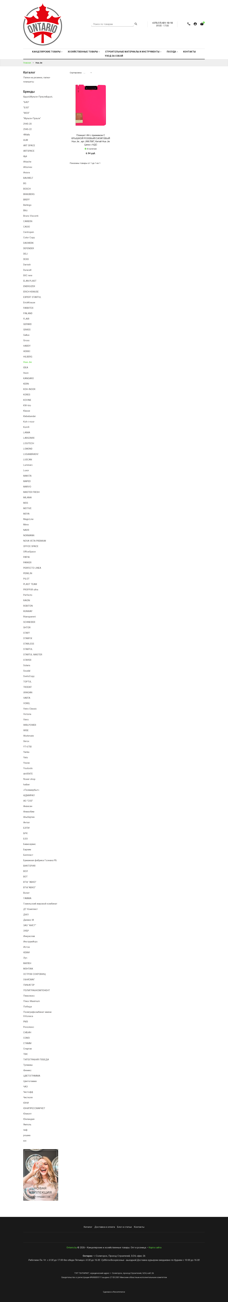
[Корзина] (201, 24)
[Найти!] (136, 24)
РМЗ (25, 1021)
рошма (26, 1135)
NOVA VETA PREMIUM (34, 540)
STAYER (27, 660)
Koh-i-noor (28, 421)
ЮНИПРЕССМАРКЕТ (34, 1108)
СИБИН (27, 1032)
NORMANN (28, 535)
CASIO (26, 226)
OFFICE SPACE (30, 546)
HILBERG (27, 356)
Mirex (26, 524)
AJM (25, 140)
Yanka (26, 752)
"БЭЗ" (26, 107)
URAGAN (27, 692)
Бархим (27, 849)
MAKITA (27, 475)
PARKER (27, 562)
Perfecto (27, 595)
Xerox (26, 741)
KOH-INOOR (29, 389)
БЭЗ (25, 838)
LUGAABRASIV (30, 454)
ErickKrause (29, 302)
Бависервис (29, 844)
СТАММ (27, 1043)
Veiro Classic (30, 708)
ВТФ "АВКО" (29, 882)
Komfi (26, 427)
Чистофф (28, 1092)
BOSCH (27, 188)
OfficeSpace (29, 551)
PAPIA (26, 557)
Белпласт (28, 855)
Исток (26, 947)
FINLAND (27, 313)
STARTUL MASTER (32, 654)
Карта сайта (155, 1247)
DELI (25, 253)
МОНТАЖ (28, 968)
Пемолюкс (29, 995)
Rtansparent (29, 616)
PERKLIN (27, 573)
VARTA (26, 697)
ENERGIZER (29, 286)
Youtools (28, 768)
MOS (25, 503)
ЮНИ (26, 1102)
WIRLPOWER (29, 725)
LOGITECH (28, 443)
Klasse (26, 410)
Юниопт (27, 1113)
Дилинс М (28, 920)
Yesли (26, 762)
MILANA (27, 497)
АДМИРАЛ (29, 795)
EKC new (27, 275)
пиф (25, 1130)
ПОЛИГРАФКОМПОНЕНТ (36, 990)
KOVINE (27, 400)
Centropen (28, 232)
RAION (26, 600)
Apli (25, 156)
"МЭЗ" (26, 113)
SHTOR (27, 627)
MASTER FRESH (31, 492)
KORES (26, 394)
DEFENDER (28, 248)
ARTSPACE (28, 150)
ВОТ (25, 876)
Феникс (27, 1070)
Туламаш (28, 1065)
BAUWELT (28, 178)
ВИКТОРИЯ (29, 865)
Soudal (26, 670)
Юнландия (28, 1119)
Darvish (27, 264)
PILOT (26, 578)
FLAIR (26, 318)
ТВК (25, 1054)
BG (24, 183)
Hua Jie (27, 362)
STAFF (26, 633)
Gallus (26, 335)
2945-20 (27, 123)
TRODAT (27, 687)
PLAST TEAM (30, 584)
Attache (27, 161)
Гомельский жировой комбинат (40, 903)
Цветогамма (30, 1081)
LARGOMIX (28, 438)
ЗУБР (26, 930)
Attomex (27, 167)
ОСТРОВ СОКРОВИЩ (34, 974)
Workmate (28, 735)
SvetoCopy (28, 676)
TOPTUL (27, 681)
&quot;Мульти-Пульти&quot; (38, 96)
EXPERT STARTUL (32, 297)
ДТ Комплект (30, 909)
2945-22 (27, 129)
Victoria (27, 714)
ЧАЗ (25, 1086)
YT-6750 (27, 746)
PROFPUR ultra (30, 589)
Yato (25, 757)
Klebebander (29, 416)
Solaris (26, 665)
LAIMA (26, 432)
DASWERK (28, 243)
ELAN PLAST (29, 280)
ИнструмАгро (30, 941)
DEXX (26, 259)
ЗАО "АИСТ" (29, 925)
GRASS (27, 329)
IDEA (25, 367)
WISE (26, 730)
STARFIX (27, 638)
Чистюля (28, 1097)
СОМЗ (26, 1037)
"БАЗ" (26, 102)
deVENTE (28, 773)
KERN (26, 383)
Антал (26, 822)
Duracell (27, 270)
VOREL (26, 703)
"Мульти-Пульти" (32, 118)
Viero (26, 719)
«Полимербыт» (31, 790)
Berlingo (27, 205)
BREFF (26, 199)
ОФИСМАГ (29, 979)
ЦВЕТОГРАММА (31, 1075)
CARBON (27, 221)
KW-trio (27, 405)
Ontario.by (72, 1247)
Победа (27, 1006)
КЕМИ (26, 952)
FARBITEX (28, 308)
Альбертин (29, 817)
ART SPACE (29, 145)
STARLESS (28, 643)
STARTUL (28, 649)
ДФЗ (26, 914)
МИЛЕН (27, 963)
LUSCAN (27, 459)
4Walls (26, 134)
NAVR (26, 530)
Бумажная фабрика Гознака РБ (40, 860)
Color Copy (29, 237)
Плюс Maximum (31, 1001)
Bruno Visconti (30, 215)
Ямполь (27, 1124)
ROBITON (28, 605)
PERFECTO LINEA (32, 568)
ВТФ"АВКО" (29, 887)
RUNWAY (27, 611)
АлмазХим (28, 811)
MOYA (26, 513)
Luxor (26, 470)
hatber (26, 784)
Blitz (25, 210)
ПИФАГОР (29, 985)
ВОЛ (25, 871)
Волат (26, 892)
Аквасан (27, 806)
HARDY (27, 345)
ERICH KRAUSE (31, 291)
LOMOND (27, 448)
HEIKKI (26, 351)
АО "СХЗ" (28, 800)
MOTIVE (27, 508)
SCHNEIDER (29, 622)
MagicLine (28, 519)
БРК (25, 833)
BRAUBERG (29, 194)
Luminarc (28, 465)
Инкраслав (29, 936)
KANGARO (28, 378)
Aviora (26, 172)
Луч (25, 957)
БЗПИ (26, 827)
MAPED (27, 481)
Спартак (27, 1048)
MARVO (27, 486)
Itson (26, 373)
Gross (26, 340)
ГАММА (27, 898)
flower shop (29, 779)
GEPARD (27, 324)
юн (24, 1140)
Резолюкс (28, 1027)
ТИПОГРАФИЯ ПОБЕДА (36, 1059)
